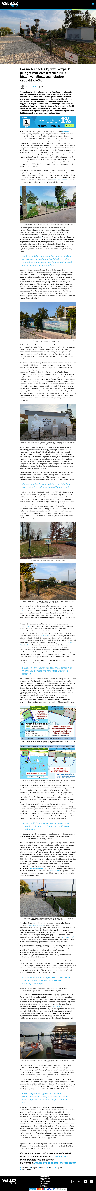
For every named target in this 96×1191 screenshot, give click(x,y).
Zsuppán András (32, 87)
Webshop (43, 1187)
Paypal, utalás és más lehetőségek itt (55, 1162)
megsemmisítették (36, 868)
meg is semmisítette (36, 925)
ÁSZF (42, 1180)
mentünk (65, 131)
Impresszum (44, 1176)
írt (41, 237)
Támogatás (44, 1183)
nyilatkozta (45, 636)
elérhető (23, 610)
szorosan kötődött (60, 180)
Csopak (33, 1168)
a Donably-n (59, 1156)
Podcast (43, 1185)
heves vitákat (55, 871)
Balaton (24, 1168)
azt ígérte (56, 1006)
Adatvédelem (45, 1178)
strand (50, 1168)
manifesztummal (67, 937)
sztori (51, 87)
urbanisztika (26, 1170)
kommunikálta (25, 626)
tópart (58, 1168)
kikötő (42, 1168)
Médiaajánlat (45, 1182)
